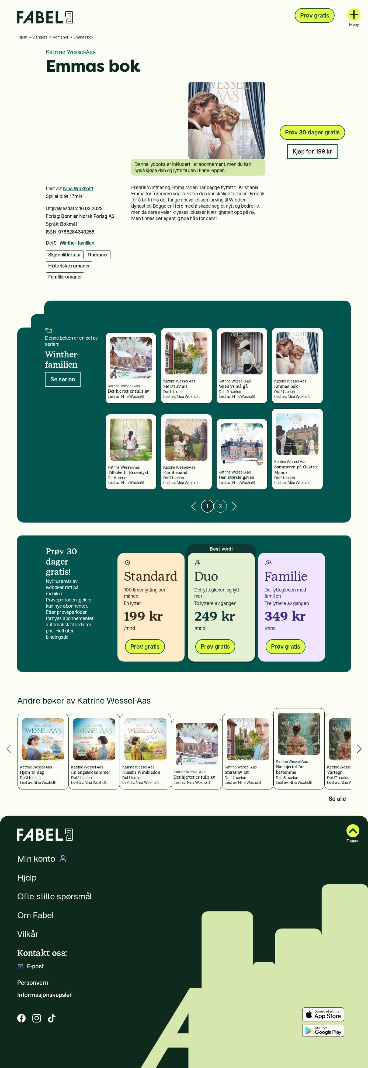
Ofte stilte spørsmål (54, 896)
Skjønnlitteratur (64, 254)
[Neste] (234, 506)
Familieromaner (65, 276)
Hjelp (27, 877)
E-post (35, 966)
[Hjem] (45, 17)
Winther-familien (77, 242)
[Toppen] (352, 830)
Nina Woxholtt (78, 188)
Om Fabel (35, 915)
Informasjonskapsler (44, 995)
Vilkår (28, 934)
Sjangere (40, 37)
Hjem (22, 37)
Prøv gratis (314, 15)
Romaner (60, 37)
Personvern (32, 983)
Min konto (36, 859)
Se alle (337, 799)
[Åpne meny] (354, 14)
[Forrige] (193, 506)
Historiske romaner (69, 265)
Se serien (62, 379)
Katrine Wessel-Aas (71, 52)
